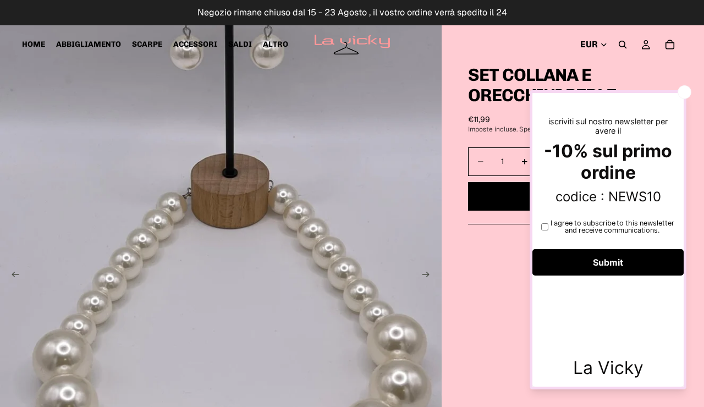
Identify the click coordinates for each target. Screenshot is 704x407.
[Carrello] (670, 44)
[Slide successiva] (429, 276)
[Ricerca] (622, 44)
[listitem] (275, 44)
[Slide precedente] (12, 276)
